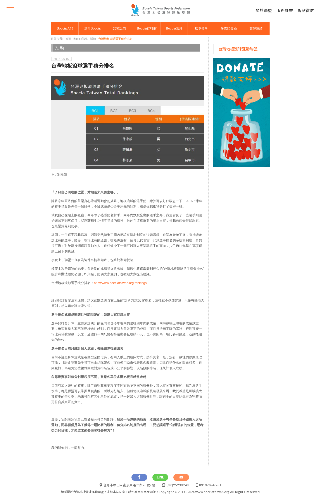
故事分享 (201, 28)
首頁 (68, 38)
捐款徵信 (305, 10)
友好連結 (255, 28)
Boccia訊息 (174, 28)
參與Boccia (92, 28)
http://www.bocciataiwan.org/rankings (120, 283)
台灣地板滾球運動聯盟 (238, 49)
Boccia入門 (65, 28)
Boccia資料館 (147, 28)
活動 (93, 38)
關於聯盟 (263, 10)
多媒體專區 (229, 28)
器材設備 (119, 28)
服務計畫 (284, 10)
